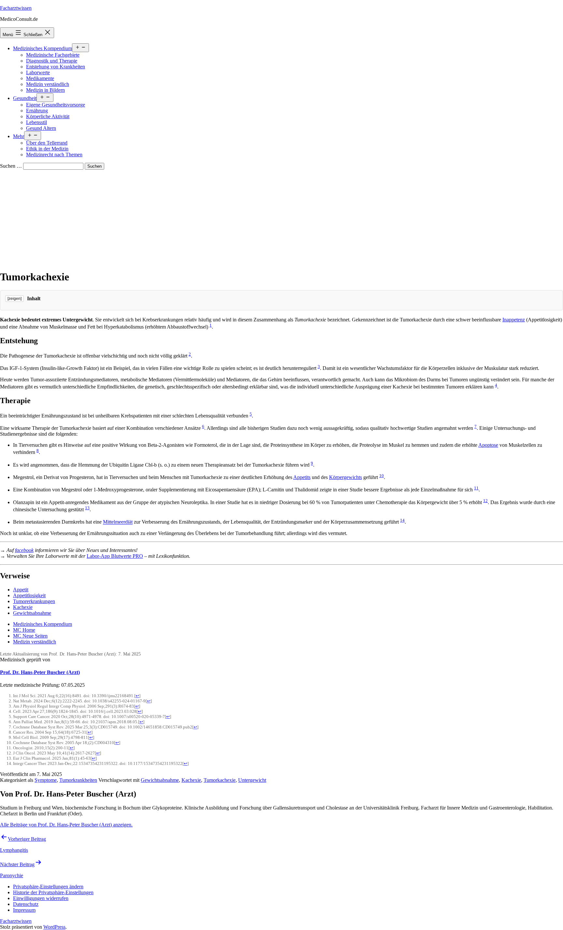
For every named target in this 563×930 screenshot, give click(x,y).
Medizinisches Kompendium (42, 48)
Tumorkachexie (220, 780)
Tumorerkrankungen (34, 601)
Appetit (20, 589)
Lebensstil (36, 122)
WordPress (54, 927)
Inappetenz (513, 319)
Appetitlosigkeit (29, 595)
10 (381, 475)
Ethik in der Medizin (47, 148)
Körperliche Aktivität (47, 116)
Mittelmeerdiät (118, 522)
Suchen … (11, 166)
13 (87, 507)
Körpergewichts (345, 477)
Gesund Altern (41, 128)
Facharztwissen (16, 8)
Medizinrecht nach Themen (54, 154)
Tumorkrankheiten (78, 780)
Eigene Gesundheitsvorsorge (55, 104)
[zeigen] (14, 298)
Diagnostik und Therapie (51, 60)
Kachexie (23, 607)
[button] (48, 886)
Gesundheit (24, 98)
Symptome (46, 780)
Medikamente (40, 78)
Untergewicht (252, 780)
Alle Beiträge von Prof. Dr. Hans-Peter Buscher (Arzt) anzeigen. (66, 824)
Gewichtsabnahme (32, 613)
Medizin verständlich (47, 84)
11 (476, 488)
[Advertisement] (281, 218)
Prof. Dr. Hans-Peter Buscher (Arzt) (40, 672)
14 (402, 520)
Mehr (18, 136)
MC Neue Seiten (30, 636)
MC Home (24, 630)
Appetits (301, 477)
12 (485, 500)
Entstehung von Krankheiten (55, 66)
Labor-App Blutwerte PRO (115, 556)
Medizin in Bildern (45, 90)
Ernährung (37, 110)
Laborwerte (38, 72)
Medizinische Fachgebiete (52, 55)
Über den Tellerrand (46, 143)
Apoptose (488, 445)
